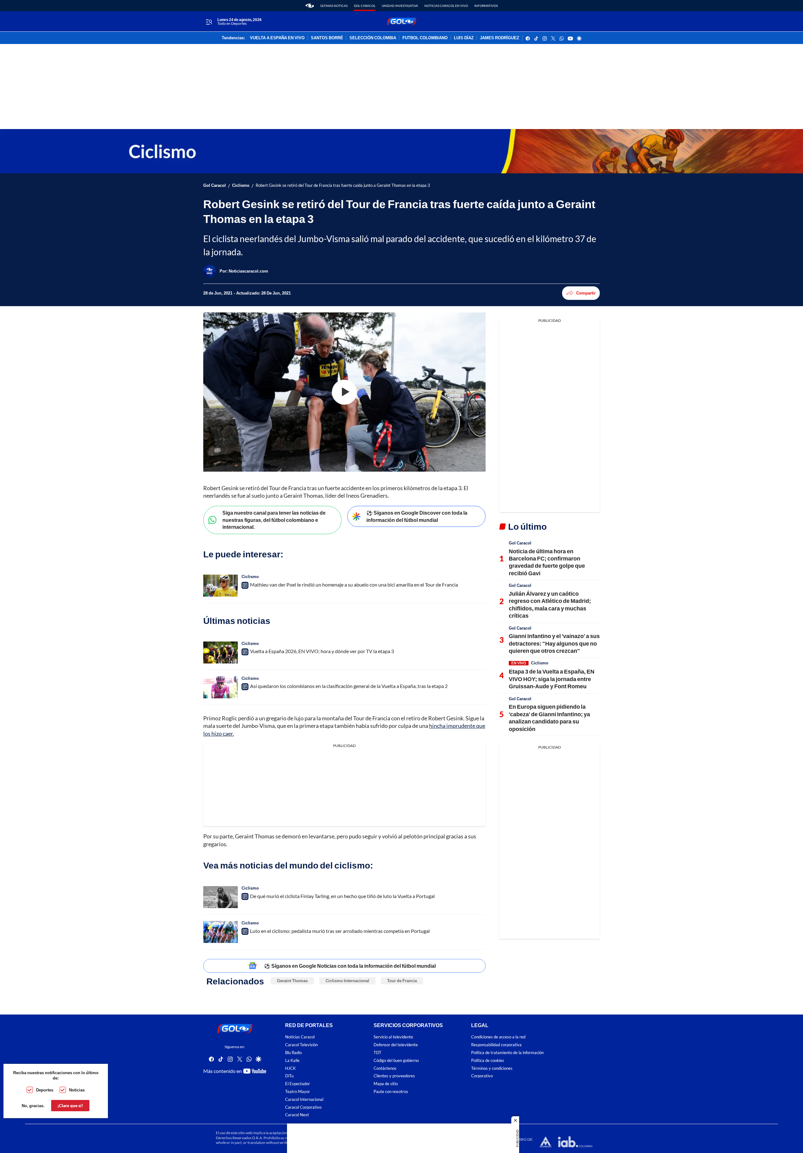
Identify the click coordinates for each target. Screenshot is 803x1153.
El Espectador (297, 1084)
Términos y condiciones (492, 1068)
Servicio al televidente (393, 1037)
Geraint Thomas (292, 980)
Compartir (586, 292)
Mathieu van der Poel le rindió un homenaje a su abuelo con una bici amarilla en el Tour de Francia (354, 584)
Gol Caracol (364, 5)
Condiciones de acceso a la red (498, 1037)
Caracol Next (297, 1115)
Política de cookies (487, 1060)
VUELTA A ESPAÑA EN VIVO (277, 38)
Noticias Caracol (300, 1037)
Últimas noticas (334, 5)
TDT (377, 1053)
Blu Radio (293, 1053)
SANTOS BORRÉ (327, 38)
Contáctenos (385, 1068)
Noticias (77, 1089)
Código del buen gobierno (396, 1060)
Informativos (486, 5)
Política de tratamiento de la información (507, 1053)
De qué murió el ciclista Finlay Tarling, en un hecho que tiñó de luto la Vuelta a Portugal (342, 896)
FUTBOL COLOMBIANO (425, 38)
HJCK (290, 1068)
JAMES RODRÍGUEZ (499, 38)
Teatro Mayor (297, 1092)
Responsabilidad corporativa (496, 1045)
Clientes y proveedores (394, 1076)
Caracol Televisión (301, 1045)
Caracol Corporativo (303, 1107)
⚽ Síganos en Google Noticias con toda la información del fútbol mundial (350, 966)
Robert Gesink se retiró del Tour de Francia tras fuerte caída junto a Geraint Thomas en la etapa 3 (343, 185)
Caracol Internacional (304, 1099)
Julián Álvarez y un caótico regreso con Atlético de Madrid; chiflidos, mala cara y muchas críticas (550, 604)
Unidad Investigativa (400, 5)
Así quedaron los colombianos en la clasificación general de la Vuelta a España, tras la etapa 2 (349, 686)
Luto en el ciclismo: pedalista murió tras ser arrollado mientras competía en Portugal (340, 931)
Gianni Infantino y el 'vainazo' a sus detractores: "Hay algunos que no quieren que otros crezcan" (554, 643)
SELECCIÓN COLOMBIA (372, 38)
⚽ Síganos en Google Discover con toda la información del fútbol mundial (416, 516)
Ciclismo (240, 185)
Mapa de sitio (386, 1084)
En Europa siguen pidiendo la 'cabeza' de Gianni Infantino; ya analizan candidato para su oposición (549, 717)
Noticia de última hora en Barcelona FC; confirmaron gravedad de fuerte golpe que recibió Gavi (547, 562)
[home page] (310, 5)
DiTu (289, 1076)
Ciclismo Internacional (347, 980)
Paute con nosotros (391, 1092)
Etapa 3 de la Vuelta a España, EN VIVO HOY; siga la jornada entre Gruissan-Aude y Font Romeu (551, 679)
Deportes (44, 1089)
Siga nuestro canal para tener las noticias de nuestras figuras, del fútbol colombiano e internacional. (274, 520)
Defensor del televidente (396, 1045)
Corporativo (482, 1076)
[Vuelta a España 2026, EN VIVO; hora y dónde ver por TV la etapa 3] (220, 652)
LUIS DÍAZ (464, 38)
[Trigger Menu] (208, 22)
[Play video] (344, 392)
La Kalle (292, 1060)
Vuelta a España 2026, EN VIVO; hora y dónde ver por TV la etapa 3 (322, 651)
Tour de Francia (402, 980)
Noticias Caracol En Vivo (446, 5)
